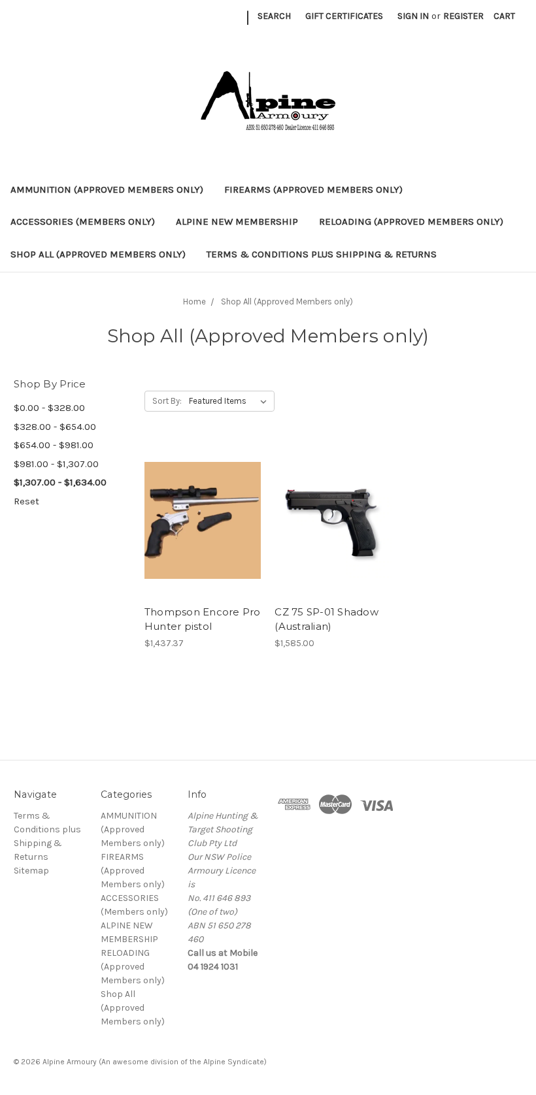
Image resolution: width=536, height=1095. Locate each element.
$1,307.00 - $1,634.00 (60, 482)
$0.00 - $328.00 (49, 408)
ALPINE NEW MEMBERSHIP (237, 221)
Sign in (413, 16)
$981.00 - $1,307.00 (56, 464)
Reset (26, 501)
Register (463, 16)
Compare (198, 520)
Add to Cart (202, 543)
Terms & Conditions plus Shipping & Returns (322, 254)
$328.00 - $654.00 (55, 427)
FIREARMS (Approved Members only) (313, 189)
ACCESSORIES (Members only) (82, 221)
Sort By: (167, 401)
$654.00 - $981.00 (53, 445)
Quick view (202, 497)
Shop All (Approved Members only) (98, 254)
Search (274, 16)
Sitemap (31, 870)
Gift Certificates (344, 16)
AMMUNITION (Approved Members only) (106, 189)
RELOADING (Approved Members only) (411, 221)
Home (194, 301)
